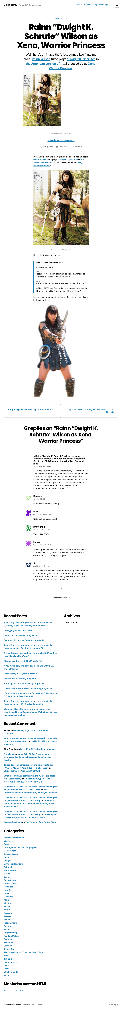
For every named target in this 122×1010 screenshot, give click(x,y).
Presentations (10, 923)
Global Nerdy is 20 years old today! (20, 674)
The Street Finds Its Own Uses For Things (23, 952)
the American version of (46, 63)
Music (7, 910)
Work (6, 975)
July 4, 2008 (63, 147)
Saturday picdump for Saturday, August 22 (24, 640)
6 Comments (77, 147)
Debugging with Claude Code (18, 630)
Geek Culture (10, 880)
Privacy (7, 926)
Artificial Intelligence (14, 837)
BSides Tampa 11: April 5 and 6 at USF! (22, 771)
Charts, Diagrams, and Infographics (21, 847)
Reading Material (12, 936)
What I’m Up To (11, 972)
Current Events (11, 854)
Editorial (8, 867)
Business (8, 841)
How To (7, 890)
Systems (8, 946)
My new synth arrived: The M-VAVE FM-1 (23, 661)
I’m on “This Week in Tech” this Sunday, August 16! (28, 688)
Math (6, 900)
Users (7, 965)
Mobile (7, 906)
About (79, 5)
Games (7, 877)
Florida (7, 873)
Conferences (10, 851)
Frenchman (9, 754)
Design (7, 860)
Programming (10, 932)
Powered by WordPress (32, 1005)
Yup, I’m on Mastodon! (14, 990)
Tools (6, 955)
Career (7, 844)
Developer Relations (13, 864)
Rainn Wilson (41, 59)
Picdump (8, 913)
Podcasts (8, 919)
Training (8, 959)
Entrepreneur (10, 870)
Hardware (8, 887)
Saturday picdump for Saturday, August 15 (24, 683)
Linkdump (8, 896)
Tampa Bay (9, 949)
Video (7, 969)
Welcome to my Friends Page (96, 5)
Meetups (8, 903)
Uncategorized (61, 19)
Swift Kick (8, 942)
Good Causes (10, 883)
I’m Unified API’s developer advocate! (38, 749)
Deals (6, 857)
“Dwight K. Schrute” (81, 59)
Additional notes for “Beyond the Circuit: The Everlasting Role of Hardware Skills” (29, 803)
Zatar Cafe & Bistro (13, 822)
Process (8, 929)
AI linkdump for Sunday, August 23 (20, 635)
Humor (7, 893)
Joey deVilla (49, 147)
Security (8, 939)
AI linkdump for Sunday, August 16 (20, 678)
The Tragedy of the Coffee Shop (40, 822)
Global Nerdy (10, 5)
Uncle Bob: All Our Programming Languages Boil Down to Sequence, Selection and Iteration (27, 757)
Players (7, 916)
